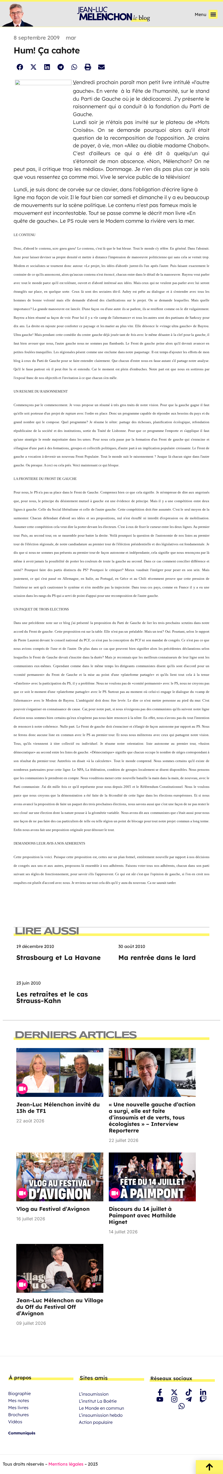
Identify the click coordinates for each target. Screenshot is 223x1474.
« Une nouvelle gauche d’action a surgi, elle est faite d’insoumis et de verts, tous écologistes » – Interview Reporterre (152, 1117)
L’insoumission (94, 1394)
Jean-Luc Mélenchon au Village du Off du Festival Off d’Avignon (59, 1307)
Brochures (18, 1414)
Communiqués (21, 1433)
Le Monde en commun (101, 1408)
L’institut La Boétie (98, 1401)
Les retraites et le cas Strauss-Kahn (52, 997)
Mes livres (18, 1407)
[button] (213, 14)
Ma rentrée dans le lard (157, 957)
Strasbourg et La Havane (58, 957)
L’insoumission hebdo (101, 1415)
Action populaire (96, 1422)
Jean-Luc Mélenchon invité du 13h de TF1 (58, 1107)
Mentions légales (65, 1464)
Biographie (19, 1393)
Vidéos (15, 1421)
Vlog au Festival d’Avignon (53, 1208)
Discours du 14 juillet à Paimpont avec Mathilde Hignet (142, 1215)
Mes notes (18, 1400)
